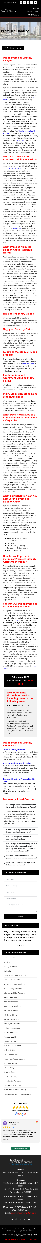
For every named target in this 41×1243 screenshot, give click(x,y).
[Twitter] (21, 2)
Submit (21, 916)
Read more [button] (6, 1140)
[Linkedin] (31, 2)
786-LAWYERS (33, 15)
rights (18, 620)
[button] (3, 935)
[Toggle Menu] (38, 20)
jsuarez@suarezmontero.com (23, 1213)
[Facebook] (24, 2)
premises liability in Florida (15, 168)
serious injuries (28, 364)
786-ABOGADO (33, 11)
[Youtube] (35, 2)
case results (20, 140)
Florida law (17, 228)
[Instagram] (28, 2)
